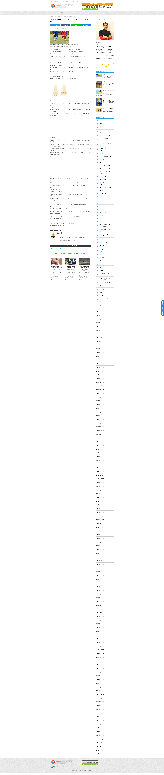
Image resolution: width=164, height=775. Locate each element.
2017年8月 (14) (100, 709)
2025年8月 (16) (100, 352)
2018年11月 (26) (100, 653)
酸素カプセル (71, 277)
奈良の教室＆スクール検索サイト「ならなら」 (105, 65)
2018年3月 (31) (100, 683)
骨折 (59, 28)
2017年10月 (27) (100, 701)
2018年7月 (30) (100, 668)
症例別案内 (53, 767)
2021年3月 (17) (100, 549)
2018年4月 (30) (100, 679)
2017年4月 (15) (100, 724)
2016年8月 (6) (99, 753)
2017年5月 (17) (100, 720)
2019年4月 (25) (100, 635)
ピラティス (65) (103, 176)
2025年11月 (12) (100, 341)
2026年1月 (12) (100, 334)
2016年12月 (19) (100, 739)
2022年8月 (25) (100, 486)
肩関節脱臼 (67, 277)
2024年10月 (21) (100, 389)
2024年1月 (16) (100, 423)
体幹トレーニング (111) (105, 212)
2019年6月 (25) (100, 627)
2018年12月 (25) (100, 649)
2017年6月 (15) (100, 716)
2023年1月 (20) (100, 467)
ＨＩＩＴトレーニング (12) (105, 299)
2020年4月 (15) (100, 590)
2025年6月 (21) (100, 360)
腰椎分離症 (86, 277)
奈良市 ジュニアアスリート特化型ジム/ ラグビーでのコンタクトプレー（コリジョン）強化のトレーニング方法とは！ (108, 84)
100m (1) (102, 123)
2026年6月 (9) (99, 315)
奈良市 (58, 276)
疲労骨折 (64, 28)
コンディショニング (54, 275)
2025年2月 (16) (100, 374)
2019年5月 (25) (100, 631)
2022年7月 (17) (100, 490)
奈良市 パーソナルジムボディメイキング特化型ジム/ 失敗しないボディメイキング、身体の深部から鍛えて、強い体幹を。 (105, 93)
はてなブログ (86, 25)
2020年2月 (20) (100, 597)
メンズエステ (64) (104, 193)
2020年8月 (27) (100, 575)
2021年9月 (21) (100, 527)
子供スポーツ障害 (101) (105, 242)
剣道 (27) (102, 215)
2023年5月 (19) (100, 452)
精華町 (83, 277)
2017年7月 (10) (100, 713)
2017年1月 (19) (100, 735)
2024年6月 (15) (100, 404)
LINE (76, 25)
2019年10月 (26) (100, 612)
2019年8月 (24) (100, 620)
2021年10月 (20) (100, 523)
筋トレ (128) (102, 267)
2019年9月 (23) (100, 616)
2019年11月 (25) (100, 609)
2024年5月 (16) (100, 408)
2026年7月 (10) (100, 311)
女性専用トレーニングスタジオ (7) (105, 235)
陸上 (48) (102, 292)
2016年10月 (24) (100, 746)
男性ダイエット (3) (104, 257)
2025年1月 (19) (100, 378)
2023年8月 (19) (100, 441)
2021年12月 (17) (100, 516)
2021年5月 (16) (100, 542)
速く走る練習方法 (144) (105, 282)
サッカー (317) (103, 153)
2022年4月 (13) (100, 501)
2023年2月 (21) (100, 464)
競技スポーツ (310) (104, 264)
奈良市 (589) (102, 221)
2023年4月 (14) (100, 456)
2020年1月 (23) (100, 601)
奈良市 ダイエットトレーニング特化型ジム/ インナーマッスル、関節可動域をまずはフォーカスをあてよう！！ (108, 101)
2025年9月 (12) (100, 348)
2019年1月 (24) (100, 646)
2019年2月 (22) (100, 642)
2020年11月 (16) (100, 564)
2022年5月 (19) (100, 497)
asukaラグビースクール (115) (105, 131)
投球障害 (80, 276)
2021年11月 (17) (100, 519)
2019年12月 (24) (100, 605)
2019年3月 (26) (100, 638)
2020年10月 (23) (100, 568)
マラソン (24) (103, 190)
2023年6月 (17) (100, 449)
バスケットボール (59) (105, 168)
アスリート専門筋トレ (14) (105, 139)
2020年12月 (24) (100, 560)
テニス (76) (102, 162)
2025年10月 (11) (100, 345)
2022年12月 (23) (100, 471)
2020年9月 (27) (100, 571)
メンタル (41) (103, 196)
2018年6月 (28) (100, 672)
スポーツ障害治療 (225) (105, 156)
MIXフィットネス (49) (105, 135)
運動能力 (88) (103, 285)
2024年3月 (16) (100, 415)
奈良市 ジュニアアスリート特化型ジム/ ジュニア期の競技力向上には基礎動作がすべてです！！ (108, 110)
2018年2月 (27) (100, 687)
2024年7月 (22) (100, 400)
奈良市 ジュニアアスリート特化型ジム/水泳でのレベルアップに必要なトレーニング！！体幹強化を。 (108, 76)
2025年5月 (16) (100, 363)
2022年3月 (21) (100, 504)
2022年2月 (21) (100, 508)
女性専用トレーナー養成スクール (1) (105, 230)
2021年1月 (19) (100, 556)
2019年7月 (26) (100, 623)
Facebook (65, 25)
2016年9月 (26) (100, 750)
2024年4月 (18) (100, 412)
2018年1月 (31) (100, 690)
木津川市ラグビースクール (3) (105, 250)
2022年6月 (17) (100, 493)
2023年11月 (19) (100, 430)
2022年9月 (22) (100, 482)
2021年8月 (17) (100, 530)
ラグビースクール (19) (105, 206)
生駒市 (86, 276)
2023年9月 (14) (100, 438)
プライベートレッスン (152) (105, 183)
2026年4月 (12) (100, 322)
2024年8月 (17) (100, 397)
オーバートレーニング (68, 275)
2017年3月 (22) (100, 727)
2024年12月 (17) (100, 382)
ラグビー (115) (103, 199)
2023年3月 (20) (100, 460)
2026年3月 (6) (99, 326)
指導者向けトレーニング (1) (105, 246)
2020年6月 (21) (100, 582)
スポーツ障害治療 (54, 276)
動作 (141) (102, 218)
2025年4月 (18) (100, 367)
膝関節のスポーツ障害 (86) (105, 274)
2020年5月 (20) (100, 586)
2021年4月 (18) (100, 545)
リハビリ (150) (103, 209)
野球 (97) (102, 289)
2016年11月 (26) (100, 742)
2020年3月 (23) (100, 594)
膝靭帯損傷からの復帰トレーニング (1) (105, 278)
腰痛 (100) (102, 270)
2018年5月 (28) (100, 675)
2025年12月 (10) (100, 337)
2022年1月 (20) (100, 512)
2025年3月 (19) (100, 371)
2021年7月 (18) (100, 534)
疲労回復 (69, 276)
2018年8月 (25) (100, 664)
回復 (73, 275)
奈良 (75, 275)
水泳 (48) (102, 254)
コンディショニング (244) (104, 149)
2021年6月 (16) (100, 538)
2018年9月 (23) (100, 661)
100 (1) (101, 120)
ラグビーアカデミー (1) (105, 203)
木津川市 (83, 276)
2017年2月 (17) (100, 731)
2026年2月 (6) (99, 330)
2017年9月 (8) (99, 705)
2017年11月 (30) (100, 698)
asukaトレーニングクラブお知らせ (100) (105, 127)
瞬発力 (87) (102, 260)
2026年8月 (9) (99, 307)
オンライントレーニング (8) (105, 144)
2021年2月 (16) (100, 553)
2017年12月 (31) (100, 694)
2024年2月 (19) (100, 419)
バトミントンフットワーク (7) (105, 172)
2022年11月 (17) (100, 475)
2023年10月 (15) (100, 434)
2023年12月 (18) (100, 426)
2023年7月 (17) (100, 445)
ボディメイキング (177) (105, 187)
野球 (89, 277)
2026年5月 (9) (99, 319)
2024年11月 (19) (100, 386)
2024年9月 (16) (100, 393)
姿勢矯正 (66, 276)
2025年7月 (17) (100, 356)
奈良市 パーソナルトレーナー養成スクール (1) (105, 225)
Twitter (55, 25)
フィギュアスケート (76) (105, 179)
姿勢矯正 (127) (103, 239)
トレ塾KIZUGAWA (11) (105, 165)
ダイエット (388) (103, 159)
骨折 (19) (102, 295)
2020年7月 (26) (100, 579)
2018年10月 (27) (100, 657)
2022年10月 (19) (100, 478)
